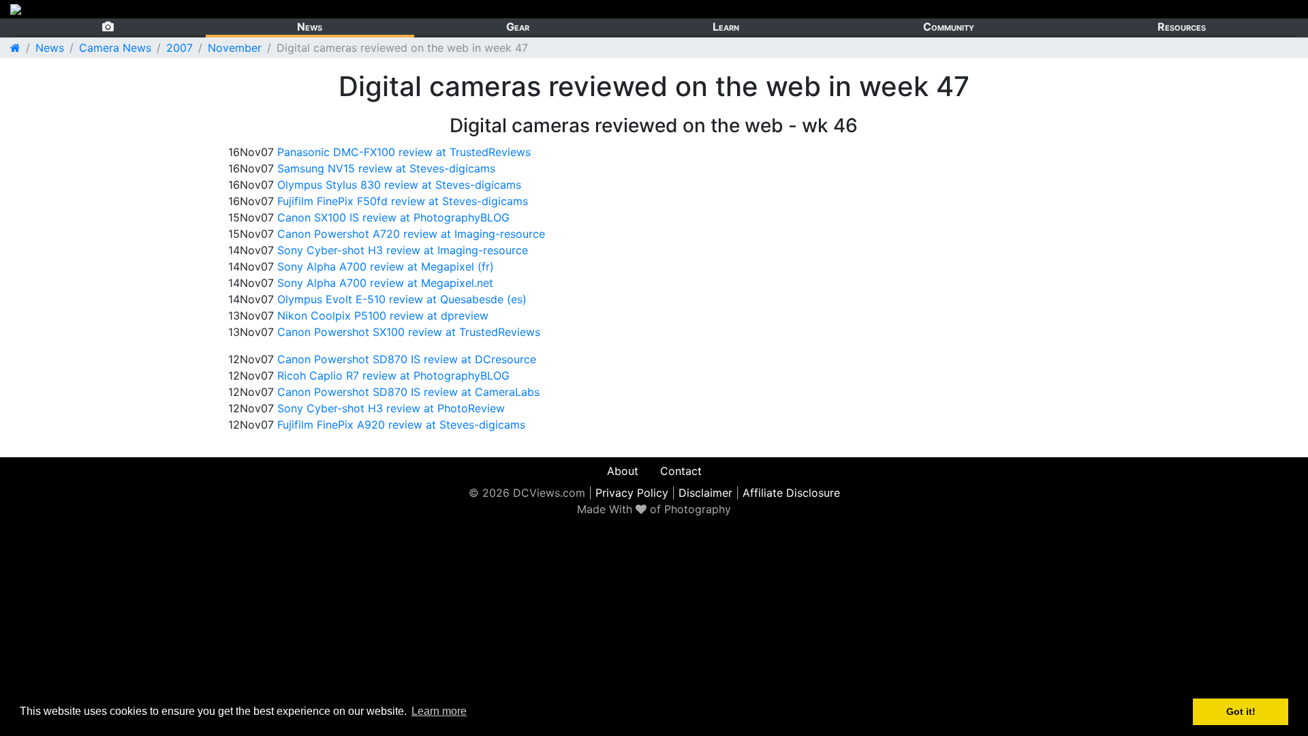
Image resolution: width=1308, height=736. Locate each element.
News (309, 26)
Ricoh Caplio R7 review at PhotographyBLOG (393, 375)
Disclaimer (705, 493)
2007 (179, 48)
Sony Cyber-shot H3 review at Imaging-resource (402, 250)
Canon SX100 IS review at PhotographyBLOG (393, 217)
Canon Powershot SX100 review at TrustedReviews (408, 332)
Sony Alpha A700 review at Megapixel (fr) (385, 266)
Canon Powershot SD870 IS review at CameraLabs (408, 392)
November (235, 48)
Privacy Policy (631, 493)
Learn (726, 26)
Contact (681, 471)
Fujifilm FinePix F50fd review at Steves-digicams (402, 201)
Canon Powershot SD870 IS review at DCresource (406, 359)
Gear (517, 26)
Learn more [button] (439, 711)
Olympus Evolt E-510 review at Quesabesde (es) (402, 299)
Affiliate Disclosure (791, 493)
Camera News (115, 48)
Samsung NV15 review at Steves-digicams (386, 168)
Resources (1181, 26)
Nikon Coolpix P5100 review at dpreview (382, 315)
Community (948, 26)
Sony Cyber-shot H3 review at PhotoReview (391, 408)
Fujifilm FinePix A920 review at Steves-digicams (401, 424)
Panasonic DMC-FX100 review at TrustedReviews (404, 152)
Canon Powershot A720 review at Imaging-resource (411, 234)
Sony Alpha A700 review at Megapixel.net (385, 283)
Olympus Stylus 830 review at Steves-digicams (399, 184)
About (622, 471)
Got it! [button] (1241, 711)
